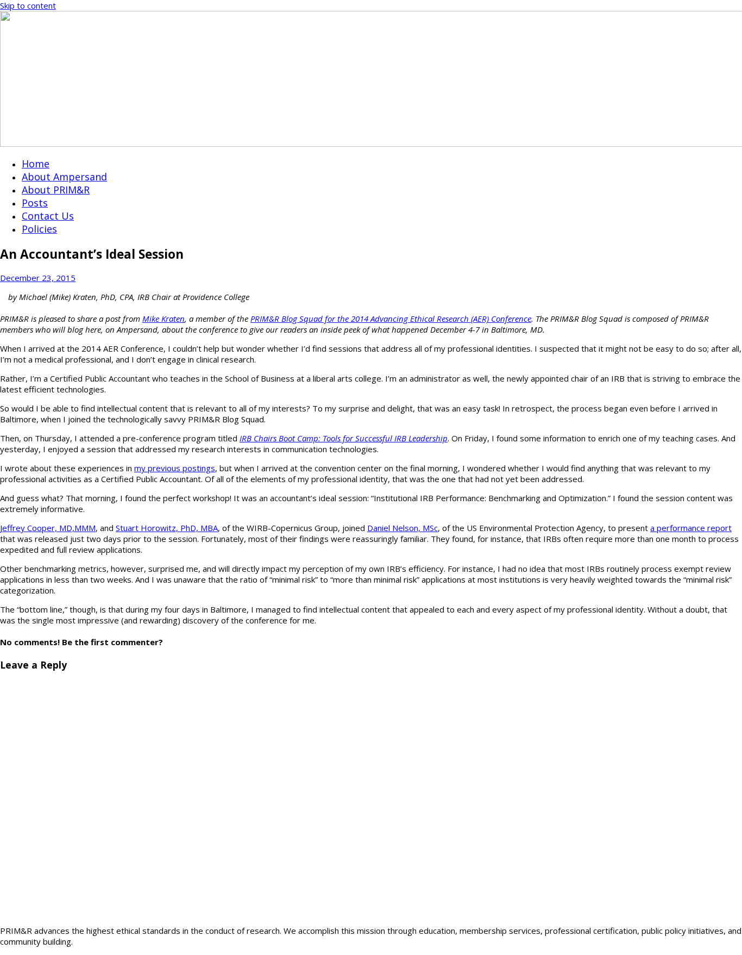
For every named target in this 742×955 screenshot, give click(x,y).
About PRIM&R (56, 189)
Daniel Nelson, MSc (402, 527)
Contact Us (48, 215)
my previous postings (174, 468)
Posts (35, 202)
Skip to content (28, 5)
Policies (39, 228)
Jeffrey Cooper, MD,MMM (48, 527)
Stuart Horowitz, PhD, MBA (167, 527)
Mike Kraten (163, 318)
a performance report (691, 527)
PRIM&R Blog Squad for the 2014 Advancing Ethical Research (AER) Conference (390, 318)
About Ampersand (64, 176)
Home (35, 163)
